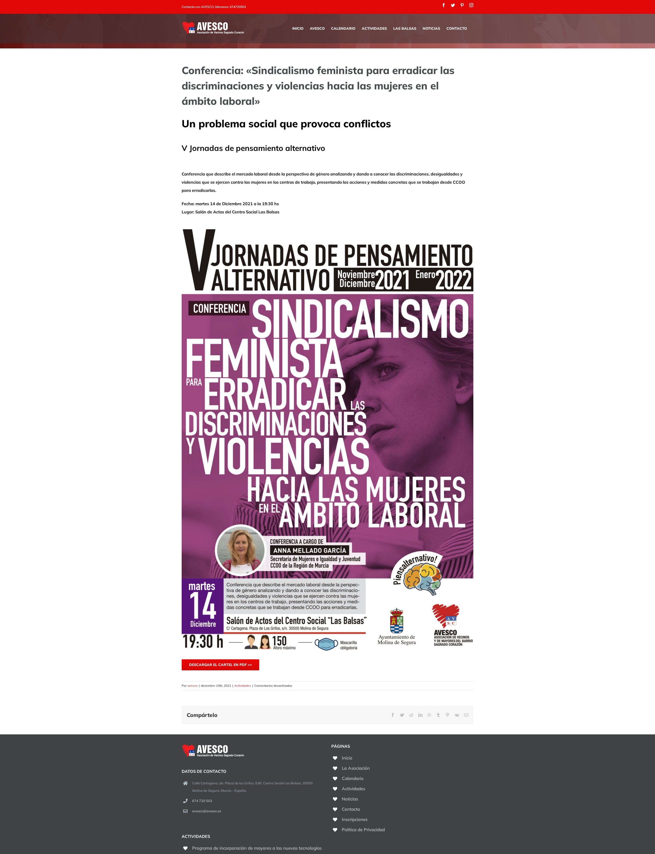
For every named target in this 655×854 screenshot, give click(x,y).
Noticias (350, 798)
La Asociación (356, 768)
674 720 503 (202, 801)
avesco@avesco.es (206, 811)
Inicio (347, 758)
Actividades (242, 686)
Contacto (351, 809)
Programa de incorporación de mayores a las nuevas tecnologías (257, 848)
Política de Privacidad (363, 829)
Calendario (353, 778)
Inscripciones (354, 819)
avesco (193, 686)
